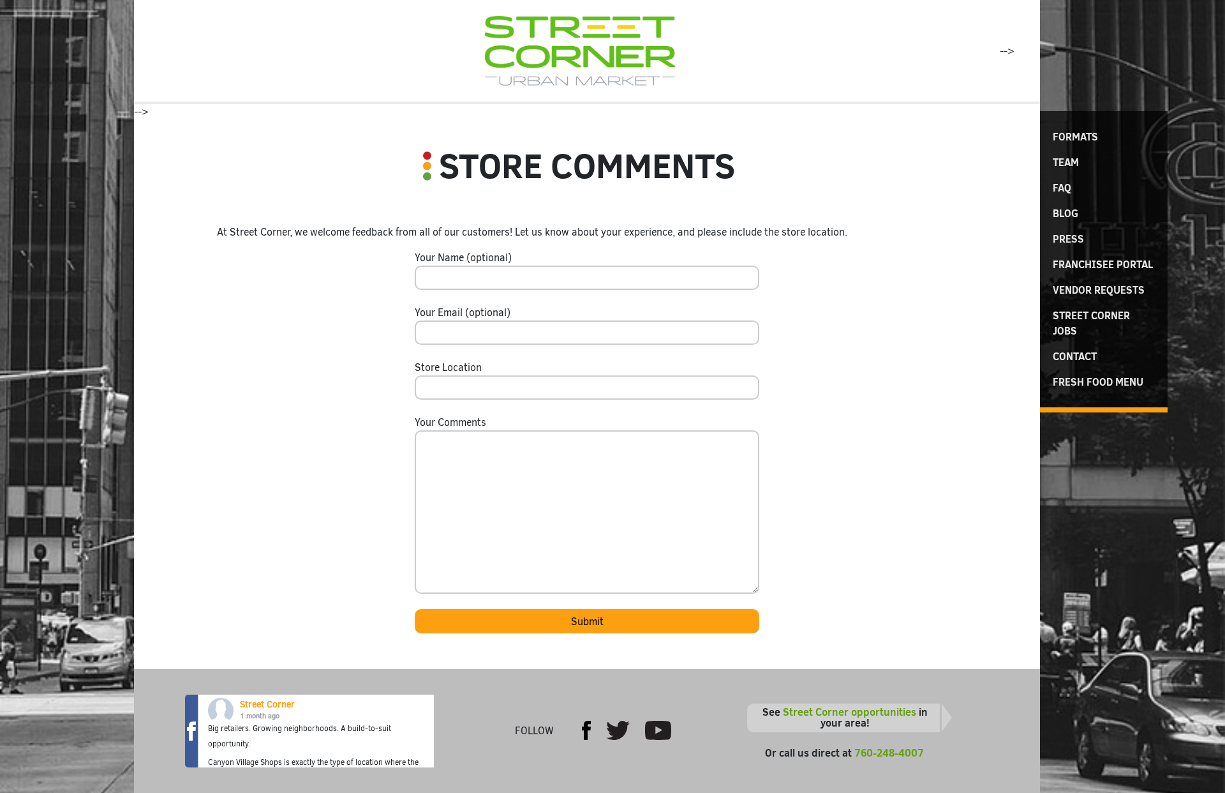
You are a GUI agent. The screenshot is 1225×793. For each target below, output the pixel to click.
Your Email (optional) (462, 312)
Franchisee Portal (1103, 264)
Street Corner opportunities (849, 712)
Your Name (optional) (463, 257)
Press (1068, 239)
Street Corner (267, 705)
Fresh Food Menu (1098, 382)
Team (1066, 162)
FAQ (1062, 188)
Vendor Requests (1099, 290)
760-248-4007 (889, 753)
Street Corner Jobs (1091, 323)
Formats (1075, 137)
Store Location (448, 367)
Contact (1075, 356)
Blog (1065, 213)
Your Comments (450, 422)
